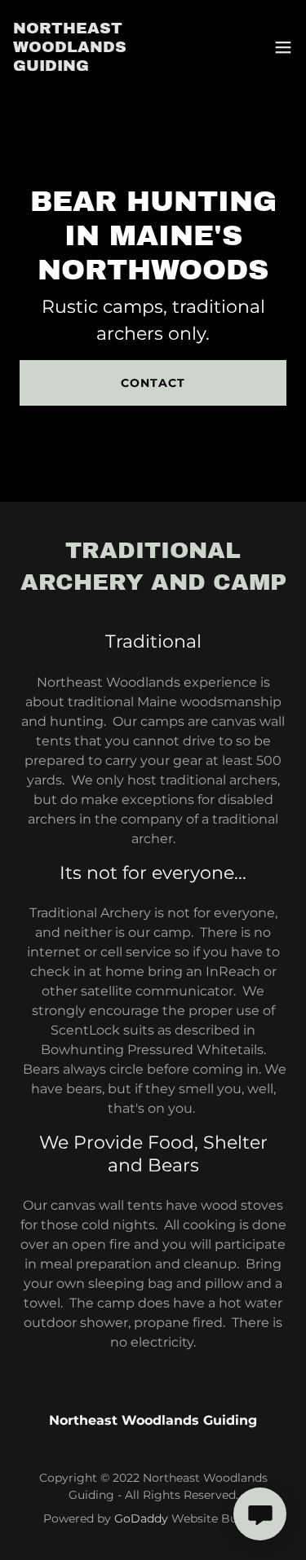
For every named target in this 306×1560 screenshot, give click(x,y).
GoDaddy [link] (141, 1518)
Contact (153, 383)
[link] (109, 47)
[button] (283, 47)
